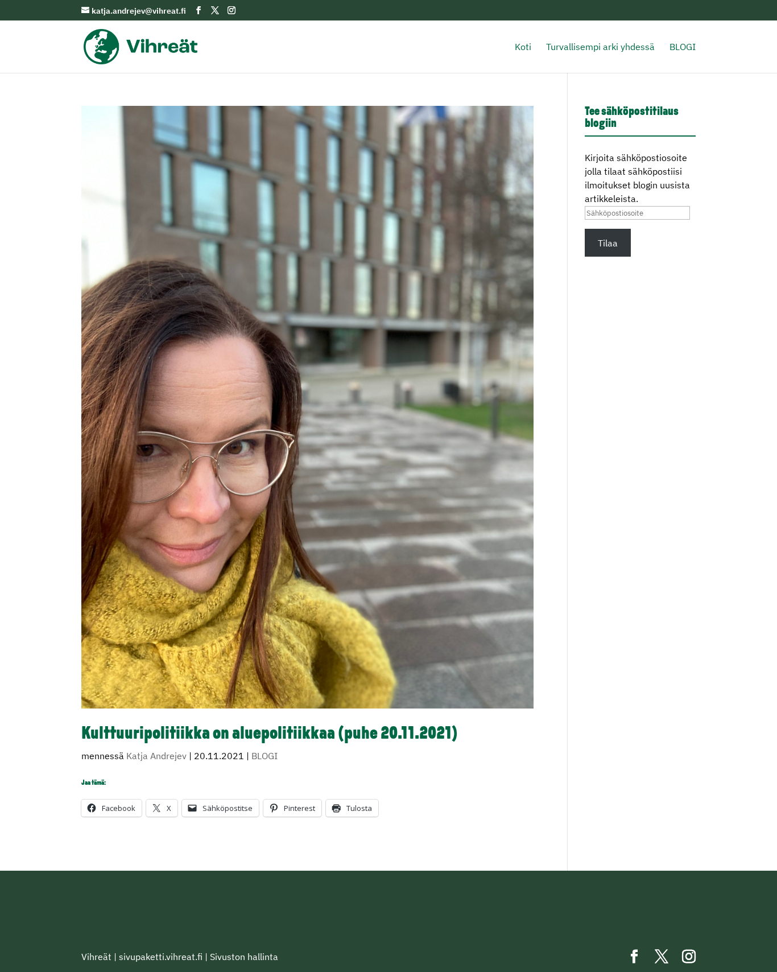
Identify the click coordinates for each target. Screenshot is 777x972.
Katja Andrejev (156, 755)
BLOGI (682, 47)
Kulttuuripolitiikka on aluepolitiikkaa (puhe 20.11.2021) (269, 734)
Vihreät (96, 956)
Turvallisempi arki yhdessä (600, 47)
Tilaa (608, 243)
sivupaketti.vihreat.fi (160, 956)
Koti (523, 47)
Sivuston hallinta (244, 956)
